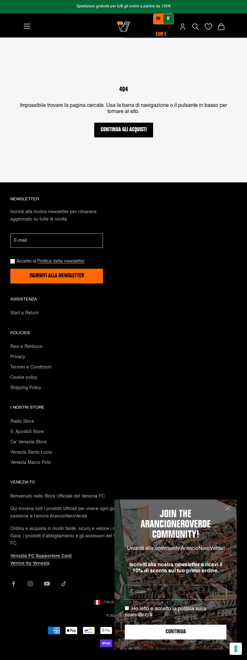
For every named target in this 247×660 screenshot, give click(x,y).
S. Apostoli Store (27, 432)
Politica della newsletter (61, 261)
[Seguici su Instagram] (30, 583)
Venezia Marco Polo (30, 462)
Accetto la (50, 261)
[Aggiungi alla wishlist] (208, 26)
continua (176, 632)
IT (168, 19)
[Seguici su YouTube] (47, 583)
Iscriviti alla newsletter (57, 276)
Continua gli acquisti (124, 130)
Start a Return (24, 313)
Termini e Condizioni (30, 367)
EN (158, 19)
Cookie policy (23, 377)
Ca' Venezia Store (28, 442)
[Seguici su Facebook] (13, 583)
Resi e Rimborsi (26, 346)
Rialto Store (22, 421)
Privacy (17, 357)
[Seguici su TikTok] (63, 583)
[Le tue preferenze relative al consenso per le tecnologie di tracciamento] (236, 649)
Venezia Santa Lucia (31, 452)
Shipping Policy (25, 388)
